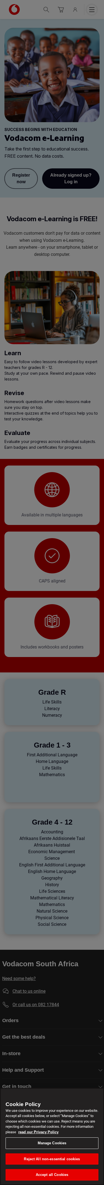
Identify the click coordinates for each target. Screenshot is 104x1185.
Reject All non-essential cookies (52, 1159)
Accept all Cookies (52, 1175)
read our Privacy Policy (38, 1132)
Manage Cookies (52, 1143)
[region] (52, 1136)
